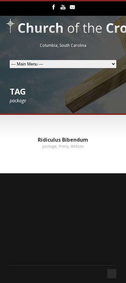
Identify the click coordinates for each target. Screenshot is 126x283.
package (49, 146)
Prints (63, 146)
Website (77, 146)
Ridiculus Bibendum (63, 139)
